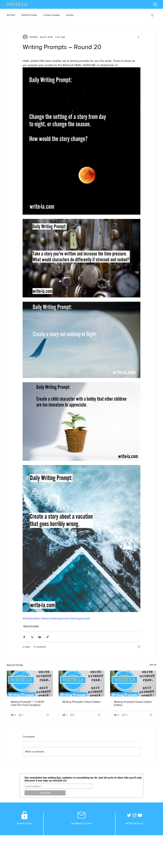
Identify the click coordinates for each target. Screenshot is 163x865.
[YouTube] (139, 815)
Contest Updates (51, 15)
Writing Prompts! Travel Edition (81, 701)
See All (152, 664)
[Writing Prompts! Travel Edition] (82, 683)
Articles (70, 15)
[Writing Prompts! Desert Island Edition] (133, 683)
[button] (152, 15)
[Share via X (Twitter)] (31, 636)
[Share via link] (47, 636)
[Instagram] (134, 815)
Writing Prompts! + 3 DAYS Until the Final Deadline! (27, 703)
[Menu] (155, 4)
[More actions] (138, 37)
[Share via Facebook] (24, 636)
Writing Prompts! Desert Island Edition (133, 703)
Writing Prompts (29, 15)
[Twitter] (129, 815)
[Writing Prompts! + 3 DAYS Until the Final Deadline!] (30, 683)
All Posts (11, 15)
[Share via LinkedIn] (39, 636)
